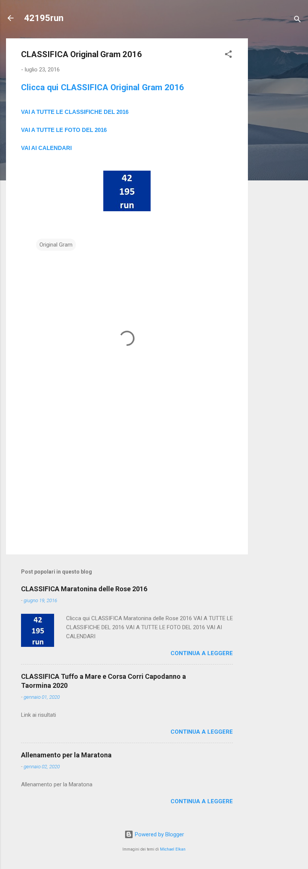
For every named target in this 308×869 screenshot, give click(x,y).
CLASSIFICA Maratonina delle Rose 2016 (84, 589)
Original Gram (55, 244)
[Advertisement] (278, 151)
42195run (43, 18)
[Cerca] (297, 20)
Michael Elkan (173, 849)
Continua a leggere (202, 653)
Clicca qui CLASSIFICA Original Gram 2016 (102, 87)
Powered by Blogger (158, 834)
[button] (228, 55)
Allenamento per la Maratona (66, 755)
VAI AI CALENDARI (46, 148)
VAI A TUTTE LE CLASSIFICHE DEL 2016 (74, 112)
